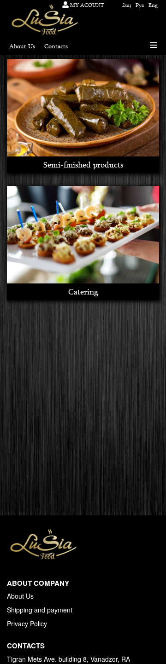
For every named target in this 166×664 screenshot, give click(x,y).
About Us (20, 595)
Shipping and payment (39, 609)
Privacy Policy (27, 623)
